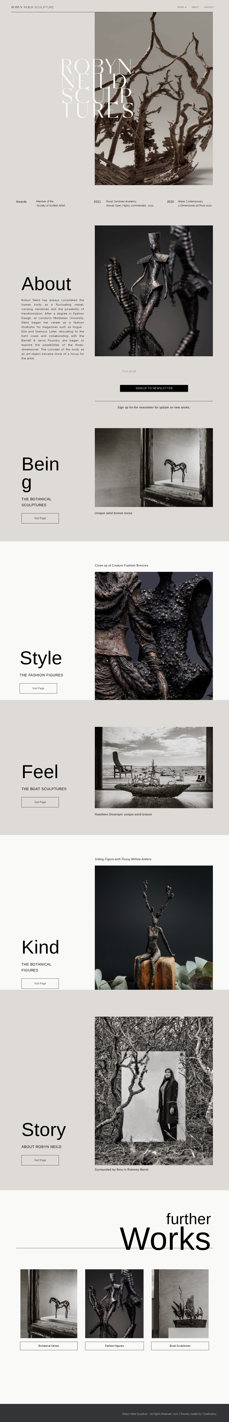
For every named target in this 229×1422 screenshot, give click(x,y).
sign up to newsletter (154, 388)
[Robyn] (32, 7)
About (195, 7)
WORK (180, 7)
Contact (209, 7)
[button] (40, 518)
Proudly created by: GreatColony (198, 1414)
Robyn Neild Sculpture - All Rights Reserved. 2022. (150, 1414)
